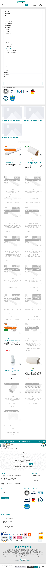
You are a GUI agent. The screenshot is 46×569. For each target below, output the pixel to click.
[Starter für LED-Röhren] (33, 360)
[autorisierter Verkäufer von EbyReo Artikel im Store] (6, 98)
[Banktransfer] (29, 537)
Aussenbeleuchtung (8, 17)
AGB (21, 467)
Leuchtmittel (7, 61)
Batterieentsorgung (36, 475)
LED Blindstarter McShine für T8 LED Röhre (33, 163)
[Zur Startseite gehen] (23, 2)
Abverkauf (6, 74)
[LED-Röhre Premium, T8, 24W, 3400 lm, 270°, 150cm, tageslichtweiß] (33, 181)
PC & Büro (6, 70)
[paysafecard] (10, 537)
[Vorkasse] (16, 540)
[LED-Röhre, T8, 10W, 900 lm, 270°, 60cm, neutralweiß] (33, 212)
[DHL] (40, 537)
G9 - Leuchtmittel (8, 35)
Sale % (5, 79)
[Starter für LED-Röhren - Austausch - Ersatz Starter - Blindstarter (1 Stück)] (12, 388)
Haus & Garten (7, 68)
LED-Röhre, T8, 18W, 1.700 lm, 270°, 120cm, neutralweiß (12, 281)
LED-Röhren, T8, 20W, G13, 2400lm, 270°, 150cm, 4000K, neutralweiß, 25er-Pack (33, 340)
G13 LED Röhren (8, 48)
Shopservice (3, 488)
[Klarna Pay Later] (19, 537)
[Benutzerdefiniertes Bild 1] (40, 534)
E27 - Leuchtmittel (8, 31)
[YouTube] (23, 547)
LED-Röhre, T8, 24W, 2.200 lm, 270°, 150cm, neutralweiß (12, 310)
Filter (24, 83)
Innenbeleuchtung (8, 23)
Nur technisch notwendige (20, 566)
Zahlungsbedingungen (37, 481)
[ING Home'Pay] (29, 534)
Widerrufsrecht (5, 494)
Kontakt (3, 492)
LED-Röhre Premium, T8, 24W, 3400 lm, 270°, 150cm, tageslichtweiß (33, 192)
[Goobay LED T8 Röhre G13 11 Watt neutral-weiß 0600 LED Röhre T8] (12, 151)
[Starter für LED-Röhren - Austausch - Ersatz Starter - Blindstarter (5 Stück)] (12, 416)
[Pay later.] (14, 537)
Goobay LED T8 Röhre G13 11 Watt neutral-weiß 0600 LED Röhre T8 (13, 161)
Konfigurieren (30, 566)
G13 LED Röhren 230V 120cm (11, 52)
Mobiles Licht (7, 63)
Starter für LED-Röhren (33, 370)
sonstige (7, 57)
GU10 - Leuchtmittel (9, 37)
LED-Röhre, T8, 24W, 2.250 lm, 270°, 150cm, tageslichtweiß (33, 310)
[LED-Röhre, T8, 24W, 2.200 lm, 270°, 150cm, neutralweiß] (12, 299)
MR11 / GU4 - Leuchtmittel (10, 40)
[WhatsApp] (28, 547)
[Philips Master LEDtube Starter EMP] (12, 360)
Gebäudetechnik (7, 13)
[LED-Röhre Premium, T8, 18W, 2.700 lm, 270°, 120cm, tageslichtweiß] (12, 181)
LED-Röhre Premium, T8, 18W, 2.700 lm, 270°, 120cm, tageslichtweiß (13, 193)
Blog (5, 76)
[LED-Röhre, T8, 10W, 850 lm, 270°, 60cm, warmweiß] (12, 212)
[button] (12, 169)
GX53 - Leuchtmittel (9, 38)
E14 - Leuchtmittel (8, 29)
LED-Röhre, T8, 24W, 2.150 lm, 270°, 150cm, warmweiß (33, 281)
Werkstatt (6, 72)
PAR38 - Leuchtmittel (9, 44)
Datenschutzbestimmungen (22, 466)
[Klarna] (25, 534)
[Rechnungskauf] (13, 534)
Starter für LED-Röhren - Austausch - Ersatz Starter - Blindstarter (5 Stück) (12, 427)
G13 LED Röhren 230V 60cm (11, 50)
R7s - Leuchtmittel (8, 46)
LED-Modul (7, 56)
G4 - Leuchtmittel (8, 33)
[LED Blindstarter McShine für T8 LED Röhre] (33, 151)
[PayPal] (6, 534)
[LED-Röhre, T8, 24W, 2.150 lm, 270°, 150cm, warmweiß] (33, 270)
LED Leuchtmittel (8, 27)
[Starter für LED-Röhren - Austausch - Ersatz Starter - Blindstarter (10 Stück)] (33, 388)
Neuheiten (6, 11)
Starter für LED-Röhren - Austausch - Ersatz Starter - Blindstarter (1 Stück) (12, 399)
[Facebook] (16, 547)
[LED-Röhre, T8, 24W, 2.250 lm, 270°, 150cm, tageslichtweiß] (33, 299)
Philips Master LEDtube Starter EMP (12, 371)
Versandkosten (35, 480)
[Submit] (31, 464)
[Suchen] (26, 5)
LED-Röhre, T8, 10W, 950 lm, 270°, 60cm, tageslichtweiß (13, 252)
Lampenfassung (8, 25)
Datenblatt (5, 178)
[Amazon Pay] (7, 540)
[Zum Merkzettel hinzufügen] (20, 155)
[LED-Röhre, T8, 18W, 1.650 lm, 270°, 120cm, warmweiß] (33, 241)
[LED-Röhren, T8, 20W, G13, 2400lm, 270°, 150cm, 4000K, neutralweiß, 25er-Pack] (33, 329)
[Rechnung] (22, 540)
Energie (5, 66)
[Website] (30, 547)
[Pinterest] (25, 547)
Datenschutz (35, 477)
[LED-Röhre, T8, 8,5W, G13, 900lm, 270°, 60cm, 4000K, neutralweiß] (12, 329)
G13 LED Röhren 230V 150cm (11, 54)
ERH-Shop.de (20, 560)
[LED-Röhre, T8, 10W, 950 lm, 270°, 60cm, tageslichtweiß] (12, 241)
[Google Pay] (17, 534)
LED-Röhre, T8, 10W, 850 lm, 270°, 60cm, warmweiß (13, 222)
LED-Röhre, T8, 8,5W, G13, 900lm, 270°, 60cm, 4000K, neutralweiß (13, 339)
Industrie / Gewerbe (8, 21)
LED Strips (7, 59)
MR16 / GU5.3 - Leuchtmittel (10, 42)
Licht (5, 15)
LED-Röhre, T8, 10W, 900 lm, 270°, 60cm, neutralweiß (33, 222)
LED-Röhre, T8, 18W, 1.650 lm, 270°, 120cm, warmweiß (33, 252)
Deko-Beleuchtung (8, 19)
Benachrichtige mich (13, 202)
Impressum (35, 478)
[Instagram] (18, 547)
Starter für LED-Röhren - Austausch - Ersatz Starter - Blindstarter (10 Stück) (33, 399)
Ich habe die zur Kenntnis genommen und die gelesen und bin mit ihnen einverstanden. (23, 467)
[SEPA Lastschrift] (21, 534)
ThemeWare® (28, 560)
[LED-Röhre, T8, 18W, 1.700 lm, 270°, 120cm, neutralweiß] (12, 270)
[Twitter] (20, 547)
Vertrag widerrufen (5, 498)
